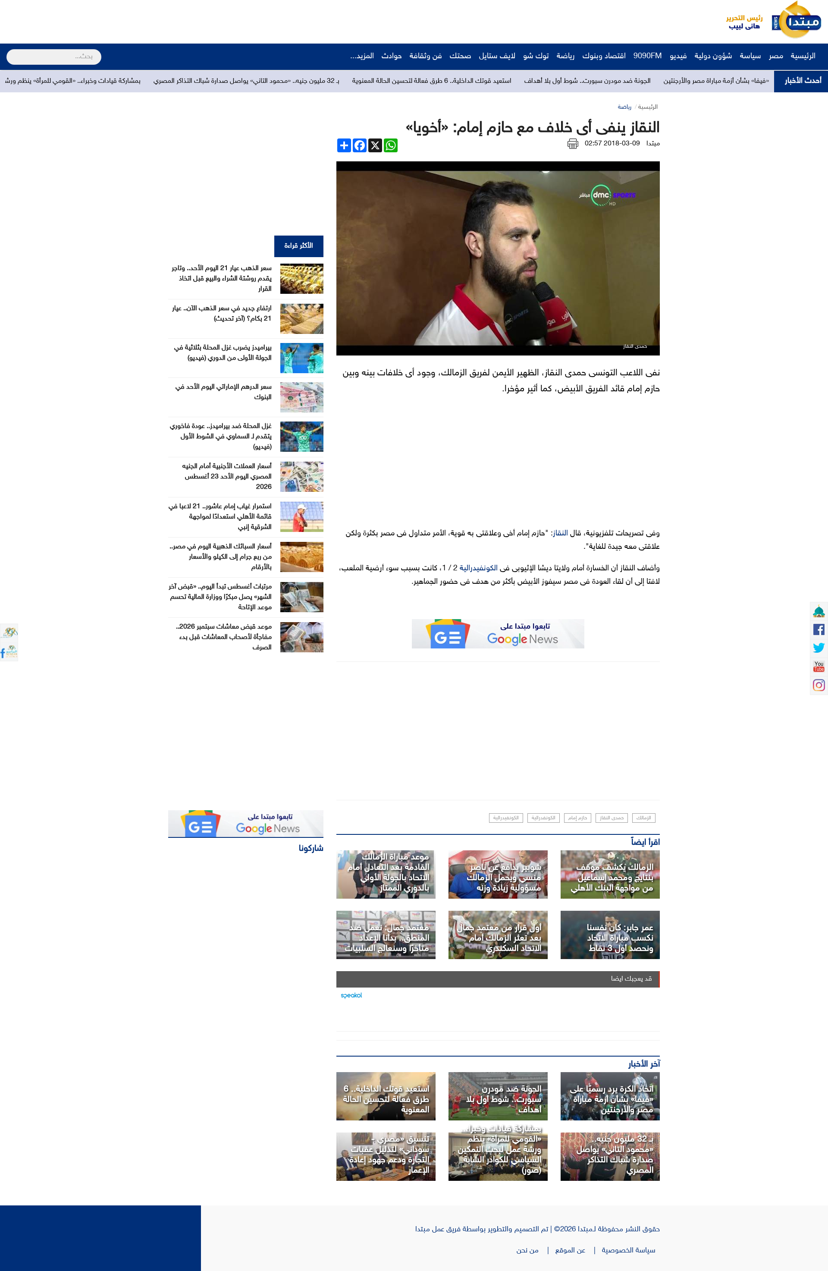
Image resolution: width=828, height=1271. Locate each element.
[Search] (10, 51)
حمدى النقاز (612, 818)
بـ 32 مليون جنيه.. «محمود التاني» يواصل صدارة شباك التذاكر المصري (339, 81)
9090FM (648, 56)
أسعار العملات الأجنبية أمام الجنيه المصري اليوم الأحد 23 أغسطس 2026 (227, 476)
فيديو (678, 56)
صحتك (460, 56)
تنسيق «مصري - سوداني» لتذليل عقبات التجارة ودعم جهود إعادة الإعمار (389, 1155)
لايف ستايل (497, 56)
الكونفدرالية (543, 818)
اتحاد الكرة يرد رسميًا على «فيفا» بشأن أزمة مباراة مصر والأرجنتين (611, 1099)
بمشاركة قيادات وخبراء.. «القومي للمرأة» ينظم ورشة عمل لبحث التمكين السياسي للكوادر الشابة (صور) (499, 1150)
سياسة (750, 56)
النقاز (560, 533)
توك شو (536, 56)
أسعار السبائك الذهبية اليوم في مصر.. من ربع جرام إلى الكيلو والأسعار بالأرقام (220, 557)
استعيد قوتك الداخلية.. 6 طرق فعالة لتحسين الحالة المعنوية (524, 81)
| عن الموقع (578, 1250)
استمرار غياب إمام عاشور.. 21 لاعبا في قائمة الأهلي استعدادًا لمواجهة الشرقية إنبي (220, 517)
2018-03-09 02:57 (612, 144)
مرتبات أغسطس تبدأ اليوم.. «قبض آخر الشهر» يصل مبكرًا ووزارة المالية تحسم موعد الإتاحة (220, 597)
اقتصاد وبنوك (604, 56)
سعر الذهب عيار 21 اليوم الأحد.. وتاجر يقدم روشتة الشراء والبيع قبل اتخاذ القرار (222, 278)
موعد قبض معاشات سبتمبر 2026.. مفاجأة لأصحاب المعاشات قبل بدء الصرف (224, 637)
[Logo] (740, 19)
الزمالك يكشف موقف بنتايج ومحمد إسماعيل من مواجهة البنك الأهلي (612, 877)
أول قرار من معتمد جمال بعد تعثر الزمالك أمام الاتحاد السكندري (499, 938)
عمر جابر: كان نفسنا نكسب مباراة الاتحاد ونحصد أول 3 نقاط (620, 938)
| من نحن (536, 1250)
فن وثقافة (426, 56)
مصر (776, 56)
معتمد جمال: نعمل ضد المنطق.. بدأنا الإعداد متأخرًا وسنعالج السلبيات (387, 938)
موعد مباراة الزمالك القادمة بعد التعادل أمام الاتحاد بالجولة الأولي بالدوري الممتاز (388, 872)
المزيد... (362, 56)
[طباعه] (573, 143)
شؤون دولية (713, 56)
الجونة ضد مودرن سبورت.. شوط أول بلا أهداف (680, 81)
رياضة (566, 56)
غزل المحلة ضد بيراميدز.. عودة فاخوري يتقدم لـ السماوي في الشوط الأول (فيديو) (221, 436)
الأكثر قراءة (299, 246)
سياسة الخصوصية (631, 1250)
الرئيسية (804, 56)
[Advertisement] (161, 19)
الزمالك (644, 818)
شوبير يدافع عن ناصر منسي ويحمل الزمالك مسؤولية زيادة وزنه (504, 877)
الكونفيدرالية (479, 568)
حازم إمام (577, 818)
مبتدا (653, 144)
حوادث (392, 56)
